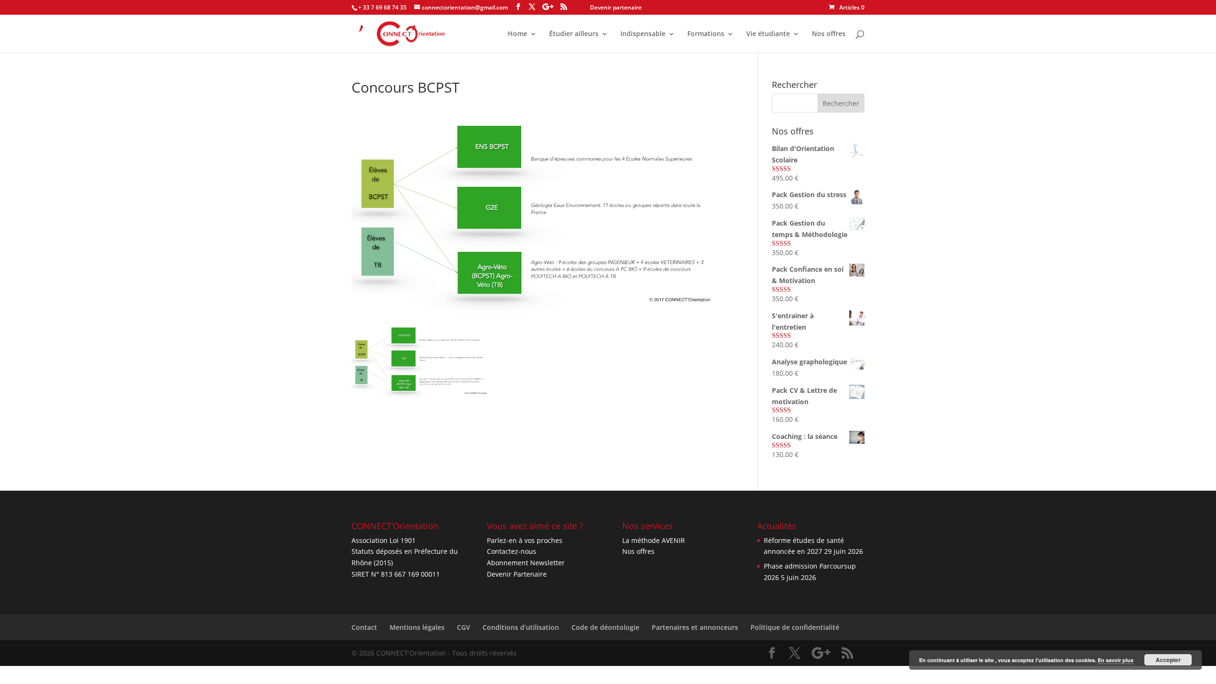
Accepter (1168, 660)
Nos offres (829, 34)
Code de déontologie (605, 627)
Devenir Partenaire (517, 574)
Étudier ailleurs (573, 34)
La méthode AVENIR (653, 540)
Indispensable (642, 34)
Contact (364, 627)
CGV (463, 627)
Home (517, 34)
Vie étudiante (768, 34)
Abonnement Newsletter (526, 562)
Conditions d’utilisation (521, 627)
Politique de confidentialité (794, 627)
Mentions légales (417, 627)
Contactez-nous (511, 551)
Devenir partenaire (616, 7)
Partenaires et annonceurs (695, 627)
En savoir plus (1115, 660)
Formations (705, 34)
